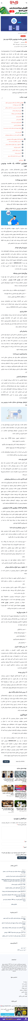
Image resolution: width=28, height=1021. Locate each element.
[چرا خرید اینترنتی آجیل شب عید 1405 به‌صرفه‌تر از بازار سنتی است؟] (7, 803)
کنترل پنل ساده (18, 132)
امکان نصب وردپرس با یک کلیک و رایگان (13, 108)
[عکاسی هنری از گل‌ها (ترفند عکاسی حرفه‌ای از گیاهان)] (20, 803)
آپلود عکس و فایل (23, 996)
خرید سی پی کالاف (21, 950)
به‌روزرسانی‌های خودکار (16, 110)
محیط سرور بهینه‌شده (17, 105)
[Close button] (27, 1016)
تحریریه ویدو (23, 42)
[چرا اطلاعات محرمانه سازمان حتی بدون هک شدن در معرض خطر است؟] (20, 774)
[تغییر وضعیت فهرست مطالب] (2, 98)
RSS (26, 994)
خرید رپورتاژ (24, 988)
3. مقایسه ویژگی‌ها (17, 147)
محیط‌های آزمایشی (17, 125)
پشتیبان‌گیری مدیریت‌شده (16, 122)
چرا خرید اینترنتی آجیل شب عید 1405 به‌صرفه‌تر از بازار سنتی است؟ (7, 810)
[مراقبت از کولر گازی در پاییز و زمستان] (7, 788)
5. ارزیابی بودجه (18, 153)
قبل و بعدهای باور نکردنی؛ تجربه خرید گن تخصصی (8, 779)
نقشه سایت (24, 986)
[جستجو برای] (1, 3)
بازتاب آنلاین (24, 992)
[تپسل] (0, 1016)
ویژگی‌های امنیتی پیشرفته (16, 113)
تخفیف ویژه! (7, 1014)
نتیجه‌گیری (21, 160)
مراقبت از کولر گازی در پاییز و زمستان (8, 793)
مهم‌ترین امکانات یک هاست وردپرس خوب (14, 102)
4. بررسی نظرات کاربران (16, 150)
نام (25, 841)
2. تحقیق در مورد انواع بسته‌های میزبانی (13, 144)
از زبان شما (20, 33)
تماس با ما (24, 984)
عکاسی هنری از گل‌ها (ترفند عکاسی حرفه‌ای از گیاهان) (21, 809)
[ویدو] (14, 3)
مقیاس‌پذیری (18, 116)
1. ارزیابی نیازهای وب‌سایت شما (15, 141)
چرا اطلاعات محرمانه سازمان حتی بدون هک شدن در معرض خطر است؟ (20, 780)
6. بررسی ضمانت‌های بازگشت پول (14, 156)
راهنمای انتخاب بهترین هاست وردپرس (15, 139)
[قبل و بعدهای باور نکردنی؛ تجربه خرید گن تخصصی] (7, 774)
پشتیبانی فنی (18, 119)
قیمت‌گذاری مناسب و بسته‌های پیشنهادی (13, 135)
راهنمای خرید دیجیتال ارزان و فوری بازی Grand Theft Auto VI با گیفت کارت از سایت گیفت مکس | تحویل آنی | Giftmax (20, 794)
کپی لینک (6, 761)
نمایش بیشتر (14, 904)
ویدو (25, 33)
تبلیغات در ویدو (23, 990)
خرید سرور (23, 948)
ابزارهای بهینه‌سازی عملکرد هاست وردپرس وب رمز (13, 129)
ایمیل (24, 847)
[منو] (26, 3)
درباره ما (25, 982)
